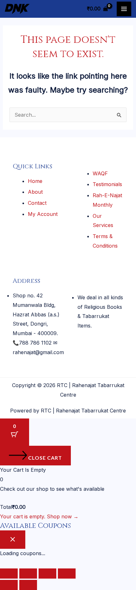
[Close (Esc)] (67, 573)
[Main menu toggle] (124, 9)
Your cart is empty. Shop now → (39, 516)
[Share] (47, 573)
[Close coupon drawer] (12, 539)
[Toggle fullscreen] (28, 573)
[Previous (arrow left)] (9, 585)
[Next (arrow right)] (28, 585)
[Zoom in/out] (9, 573)
